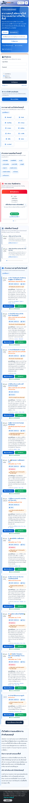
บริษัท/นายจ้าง (8, 77)
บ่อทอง (22, 139)
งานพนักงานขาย (13, 168)
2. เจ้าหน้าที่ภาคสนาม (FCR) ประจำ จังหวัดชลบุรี (15, 314)
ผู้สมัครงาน (7, 76)
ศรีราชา (9, 133)
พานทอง (9, 128)
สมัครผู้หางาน (5, 85)
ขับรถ (21, 643)
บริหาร (20, 412)
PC (8, 527)
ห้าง (22, 526)
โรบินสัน (9, 302)
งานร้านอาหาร (6, 175)
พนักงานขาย (16, 601)
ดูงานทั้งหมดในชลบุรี (8, 45)
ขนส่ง (20, 487)
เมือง (15, 373)
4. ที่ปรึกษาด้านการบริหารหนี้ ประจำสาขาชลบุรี (15, 384)
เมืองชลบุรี (9, 117)
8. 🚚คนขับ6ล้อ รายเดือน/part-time (16, 539)
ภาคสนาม (16, 339)
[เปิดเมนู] (26, 2)
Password (4, 67)
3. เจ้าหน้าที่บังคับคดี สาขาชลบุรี (16, 349)
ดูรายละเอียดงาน (9, 306)
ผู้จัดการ (21, 301)
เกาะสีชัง (22, 133)
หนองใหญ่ (9, 122)
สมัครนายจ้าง (24, 85)
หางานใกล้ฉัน (19, 45)
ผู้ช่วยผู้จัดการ (16, 301)
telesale (9, 684)
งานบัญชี (22, 164)
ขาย (24, 526)
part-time (16, 487)
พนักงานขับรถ (17, 643)
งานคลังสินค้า (13, 160)
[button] (25, 205)
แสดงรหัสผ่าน (8, 73)
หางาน (5, 32)
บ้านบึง (22, 117)
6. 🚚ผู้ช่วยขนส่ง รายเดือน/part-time (16, 461)
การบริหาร (16, 412)
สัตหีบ (9, 139)
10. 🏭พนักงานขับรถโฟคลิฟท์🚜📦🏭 (16, 614)
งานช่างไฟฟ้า (14, 164)
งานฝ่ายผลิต (5, 160)
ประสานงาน (16, 711)
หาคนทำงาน (14, 32)
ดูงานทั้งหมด (5, 112)
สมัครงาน (21, 306)
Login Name (5, 61)
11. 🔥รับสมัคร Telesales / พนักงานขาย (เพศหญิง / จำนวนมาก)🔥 (16, 655)
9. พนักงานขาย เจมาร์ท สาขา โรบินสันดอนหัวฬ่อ (16, 577)
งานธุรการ (5, 168)
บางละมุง (22, 122)
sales (13, 684)
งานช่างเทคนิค (6, 164)
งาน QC (20, 160)
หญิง (16, 684)
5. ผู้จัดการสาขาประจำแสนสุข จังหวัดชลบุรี (16, 423)
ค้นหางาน (15, 41)
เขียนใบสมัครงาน (8, 49)
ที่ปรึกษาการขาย (17, 526)
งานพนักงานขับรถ (6, 171)
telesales (21, 683)
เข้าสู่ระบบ (22, 2)
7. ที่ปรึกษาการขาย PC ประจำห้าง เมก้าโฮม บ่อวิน (17, 499)
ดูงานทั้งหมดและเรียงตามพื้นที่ (15, 722)
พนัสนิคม (22, 128)
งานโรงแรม (15, 171)
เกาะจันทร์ (9, 144)
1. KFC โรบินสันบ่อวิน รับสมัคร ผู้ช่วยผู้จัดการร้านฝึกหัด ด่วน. (16, 278)
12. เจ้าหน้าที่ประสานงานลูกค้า (16, 695)
